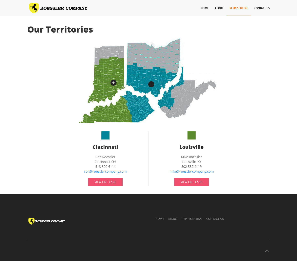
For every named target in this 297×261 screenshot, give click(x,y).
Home (205, 8)
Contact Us (262, 8)
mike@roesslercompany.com (192, 171)
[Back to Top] (267, 251)
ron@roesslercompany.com (105, 171)
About (219, 8)
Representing (239, 8)
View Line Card (105, 182)
